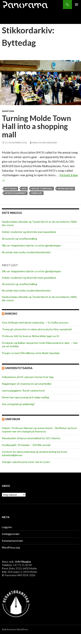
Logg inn (7, 527)
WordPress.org (11, 547)
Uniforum (12, 419)
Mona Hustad (66, 188)
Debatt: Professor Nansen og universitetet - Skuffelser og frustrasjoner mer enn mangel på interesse (40, 429)
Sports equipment (15, 193)
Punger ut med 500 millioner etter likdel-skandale (31, 353)
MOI (24, 188)
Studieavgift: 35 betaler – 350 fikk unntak (26, 445)
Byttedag (11, 188)
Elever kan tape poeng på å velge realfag (25, 397)
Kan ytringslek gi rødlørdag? (18, 404)
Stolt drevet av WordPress (15, 629)
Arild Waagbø (23, 561)
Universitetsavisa (18, 368)
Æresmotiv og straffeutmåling (19, 238)
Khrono (11, 313)
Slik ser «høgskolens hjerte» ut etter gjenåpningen (31, 245)
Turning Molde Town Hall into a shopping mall (36, 126)
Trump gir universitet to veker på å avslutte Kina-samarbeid (37, 329)
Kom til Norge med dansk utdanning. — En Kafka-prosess (35, 322)
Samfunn (8, 111)
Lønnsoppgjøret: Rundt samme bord (23, 390)
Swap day (36, 193)
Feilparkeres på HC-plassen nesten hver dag (27, 377)
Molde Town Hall (42, 188)
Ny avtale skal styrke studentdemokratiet (26, 252)
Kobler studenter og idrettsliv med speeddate (29, 231)
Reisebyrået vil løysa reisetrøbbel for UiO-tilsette (31, 438)
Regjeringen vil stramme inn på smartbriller (27, 383)
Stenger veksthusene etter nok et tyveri (26, 461)
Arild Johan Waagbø (44, 142)
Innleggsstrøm (10, 533)
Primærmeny (76, 4)
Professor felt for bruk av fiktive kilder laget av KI (30, 336)
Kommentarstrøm (12, 540)
